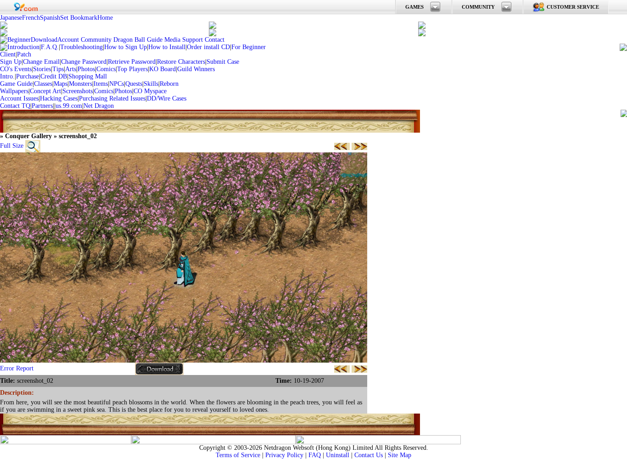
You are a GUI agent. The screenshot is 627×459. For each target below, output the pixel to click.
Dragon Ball (129, 39)
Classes (43, 83)
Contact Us (368, 455)
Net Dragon (99, 105)
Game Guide (16, 83)
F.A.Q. (50, 47)
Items (101, 83)
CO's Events (16, 69)
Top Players (132, 69)
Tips (58, 69)
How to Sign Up (125, 47)
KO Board (162, 69)
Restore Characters (181, 61)
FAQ (314, 455)
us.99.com (69, 105)
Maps (60, 83)
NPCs (116, 83)
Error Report (17, 368)
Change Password (83, 61)
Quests (133, 83)
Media (172, 39)
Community (96, 39)
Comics (106, 69)
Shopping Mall (87, 76)
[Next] (359, 145)
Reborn (169, 83)
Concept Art (45, 91)
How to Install (166, 47)
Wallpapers (14, 91)
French (31, 17)
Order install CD (208, 47)
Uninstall (337, 455)
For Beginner (248, 47)
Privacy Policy (284, 455)
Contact (214, 39)
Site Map (399, 455)
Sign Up (11, 61)
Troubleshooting (81, 47)
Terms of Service (238, 455)
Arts (70, 69)
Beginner (19, 39)
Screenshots (77, 91)
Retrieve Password (132, 61)
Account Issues (19, 98)
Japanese (11, 17)
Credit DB (53, 76)
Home (105, 17)
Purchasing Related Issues (112, 98)
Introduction (23, 47)
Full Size (11, 145)
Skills (151, 83)
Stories (42, 69)
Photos (86, 69)
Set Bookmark (78, 17)
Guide (154, 39)
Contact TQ (15, 105)
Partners (42, 105)
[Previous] (342, 145)
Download (44, 39)
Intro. (7, 76)
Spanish (50, 17)
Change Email (41, 61)
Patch (24, 54)
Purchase (27, 76)
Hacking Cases (59, 98)
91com (26, 7)
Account (68, 39)
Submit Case (223, 61)
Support (192, 39)
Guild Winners (196, 69)
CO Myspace (150, 91)
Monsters (80, 83)
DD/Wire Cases (166, 98)
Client (8, 54)
